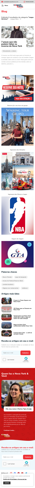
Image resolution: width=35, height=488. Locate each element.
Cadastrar (25, 353)
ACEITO (7, 483)
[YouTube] (22, 473)
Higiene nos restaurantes (10, 288)
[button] (2, 5)
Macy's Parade (7, 277)
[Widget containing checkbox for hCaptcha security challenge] (15, 359)
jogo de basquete (20, 277)
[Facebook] (14, 473)
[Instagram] (11, 473)
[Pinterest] (18, 473)
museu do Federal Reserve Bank (13, 281)
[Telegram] (26, 473)
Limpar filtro (14, 19)
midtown (25, 288)
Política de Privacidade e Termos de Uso (15, 479)
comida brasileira (8, 284)
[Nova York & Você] (18, 6)
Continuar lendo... (9, 430)
